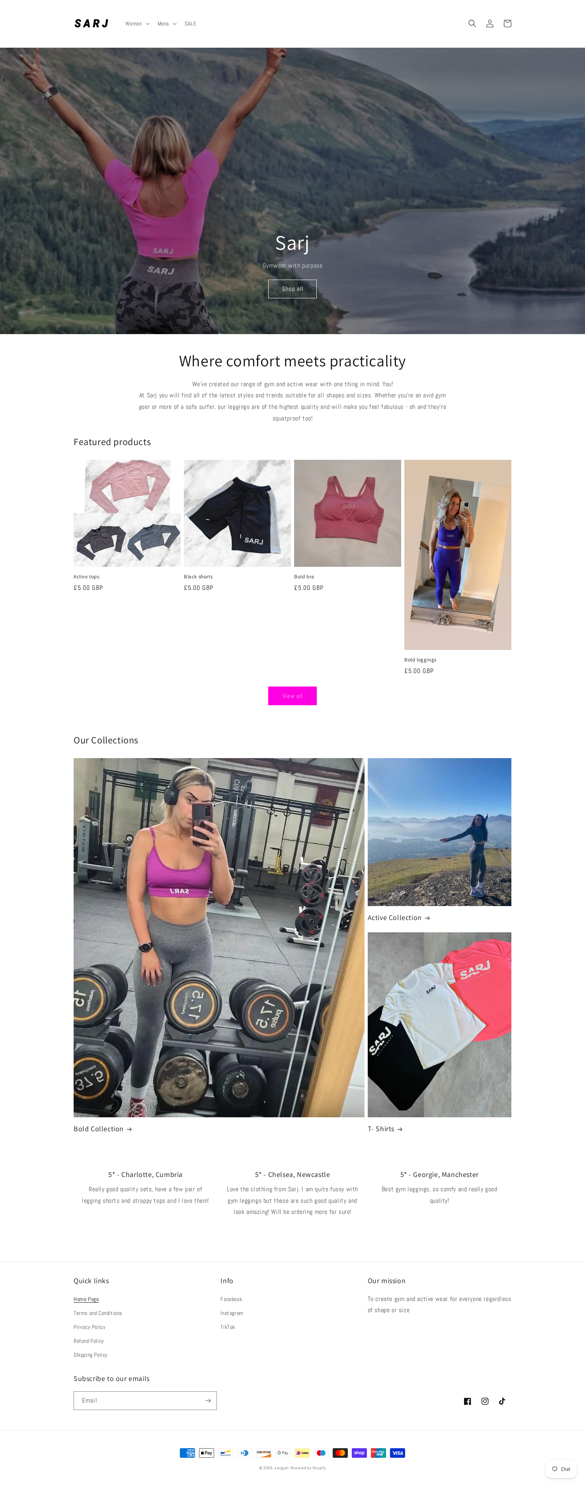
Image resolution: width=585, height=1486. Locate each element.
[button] (137, 23)
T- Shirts (381, 1128)
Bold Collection (99, 1128)
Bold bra (304, 577)
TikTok (227, 1326)
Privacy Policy (89, 1326)
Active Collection (395, 917)
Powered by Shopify (308, 1467)
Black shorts (198, 577)
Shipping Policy (91, 1354)
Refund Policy (89, 1340)
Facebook (231, 1299)
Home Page (86, 1299)
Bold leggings (420, 660)
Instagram (231, 1313)
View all (293, 696)
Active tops (86, 577)
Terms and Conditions (98, 1313)
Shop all (292, 288)
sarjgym (282, 1467)
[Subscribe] (207, 1400)
